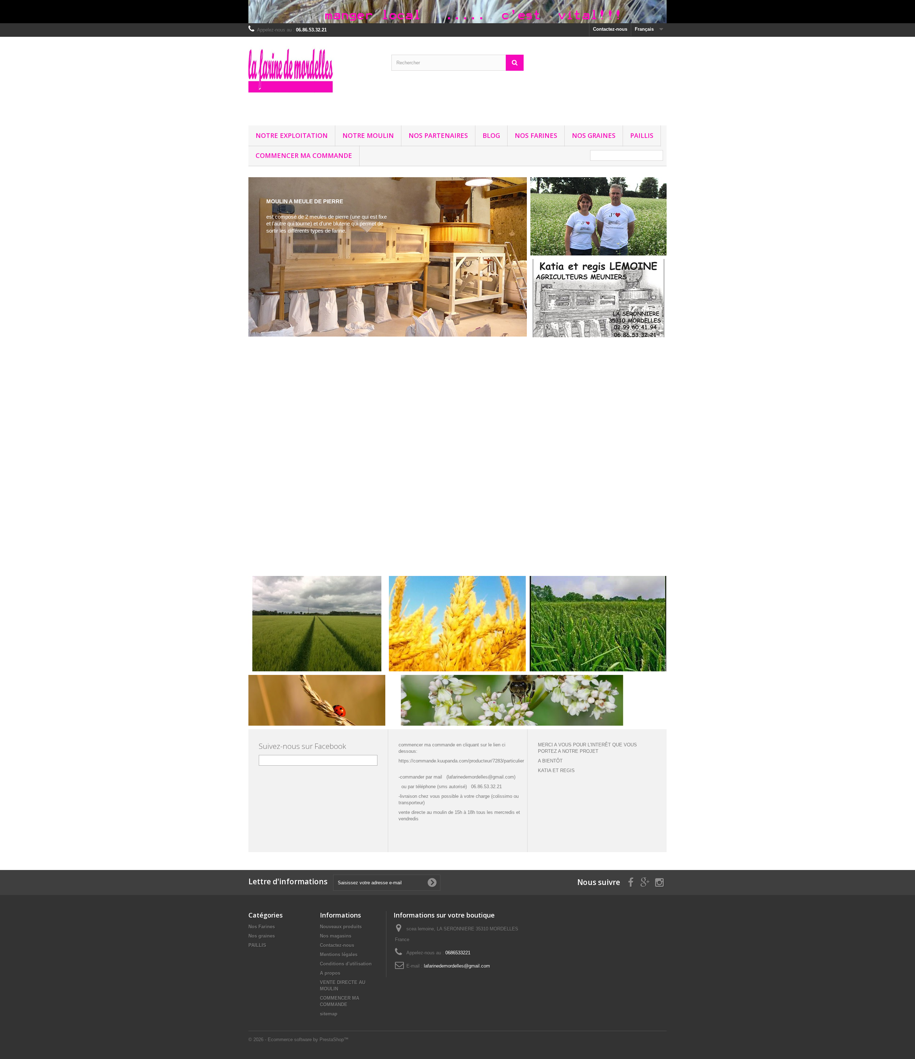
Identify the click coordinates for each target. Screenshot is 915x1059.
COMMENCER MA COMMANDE (304, 155)
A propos (330, 973)
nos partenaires (438, 135)
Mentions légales (338, 954)
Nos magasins (335, 936)
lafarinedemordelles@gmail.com (457, 966)
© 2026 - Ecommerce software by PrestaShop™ (298, 1039)
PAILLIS (641, 135)
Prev (496, 558)
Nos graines (593, 135)
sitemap (328, 1013)
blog (491, 135)
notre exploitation (292, 135)
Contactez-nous (610, 29)
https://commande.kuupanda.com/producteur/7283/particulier (461, 761)
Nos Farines (536, 135)
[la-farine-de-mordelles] (314, 79)
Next (514, 558)
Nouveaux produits (341, 926)
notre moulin (368, 135)
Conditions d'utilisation (346, 963)
